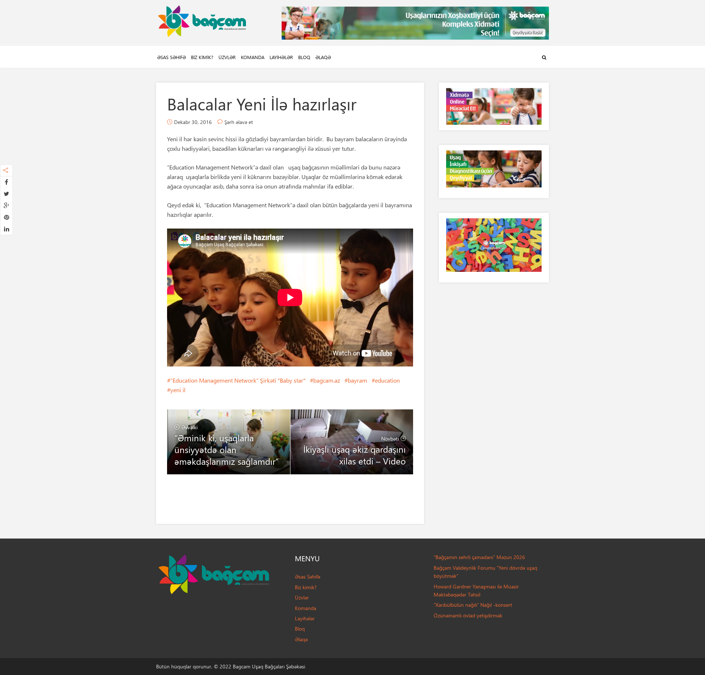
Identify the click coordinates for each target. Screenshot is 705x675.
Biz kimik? (202, 57)
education (387, 380)
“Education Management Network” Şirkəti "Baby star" (238, 380)
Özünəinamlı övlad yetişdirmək (468, 615)
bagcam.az (326, 380)
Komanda (252, 57)
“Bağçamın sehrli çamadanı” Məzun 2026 (479, 557)
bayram (357, 380)
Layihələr (281, 57)
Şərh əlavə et (238, 121)
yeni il (177, 390)
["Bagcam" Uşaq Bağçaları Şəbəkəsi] (202, 19)
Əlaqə (323, 57)
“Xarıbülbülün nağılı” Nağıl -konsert (473, 604)
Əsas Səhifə (171, 57)
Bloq (304, 57)
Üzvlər (227, 57)
